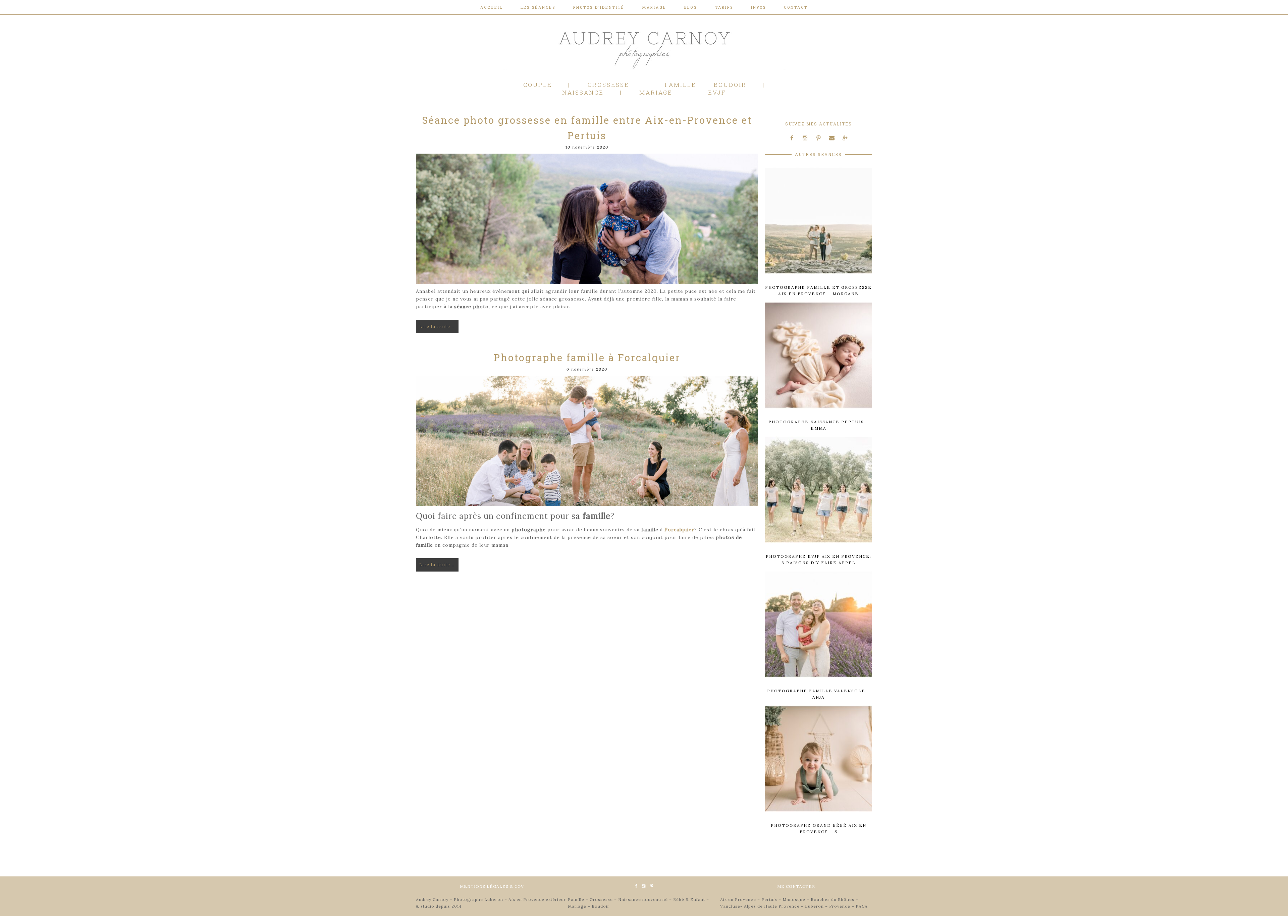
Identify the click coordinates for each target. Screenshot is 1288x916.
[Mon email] (832, 138)
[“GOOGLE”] (845, 138)
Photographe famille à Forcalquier (587, 357)
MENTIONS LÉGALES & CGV (492, 886)
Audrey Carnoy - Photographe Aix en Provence (644, 48)
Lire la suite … (437, 326)
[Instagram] (805, 138)
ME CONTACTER (796, 886)
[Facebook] (792, 138)
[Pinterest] (818, 138)
